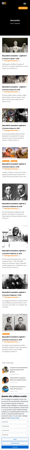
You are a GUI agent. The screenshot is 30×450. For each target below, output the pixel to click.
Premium (14, 161)
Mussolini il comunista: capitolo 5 (14, 164)
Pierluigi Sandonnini (11, 61)
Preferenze (5, 426)
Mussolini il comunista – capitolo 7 (14, 87)
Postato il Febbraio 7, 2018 (12, 295)
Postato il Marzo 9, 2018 (11, 128)
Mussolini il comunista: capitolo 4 (14, 204)
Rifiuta (15, 439)
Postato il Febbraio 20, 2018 (12, 207)
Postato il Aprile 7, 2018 (11, 59)
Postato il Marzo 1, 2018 (11, 167)
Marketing (5, 434)
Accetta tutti (15, 447)
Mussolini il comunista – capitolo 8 (14, 56)
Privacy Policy (15, 418)
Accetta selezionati (15, 443)
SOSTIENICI (23, 8)
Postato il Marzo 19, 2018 (11, 90)
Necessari (5, 421)
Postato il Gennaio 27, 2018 (12, 340)
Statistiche (5, 430)
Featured (6, 161)
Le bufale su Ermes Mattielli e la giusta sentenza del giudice (19, 370)
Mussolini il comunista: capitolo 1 (13, 337)
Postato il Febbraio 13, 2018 (12, 254)
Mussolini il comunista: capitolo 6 (14, 126)
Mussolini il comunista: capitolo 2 (14, 292)
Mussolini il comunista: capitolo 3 (14, 251)
